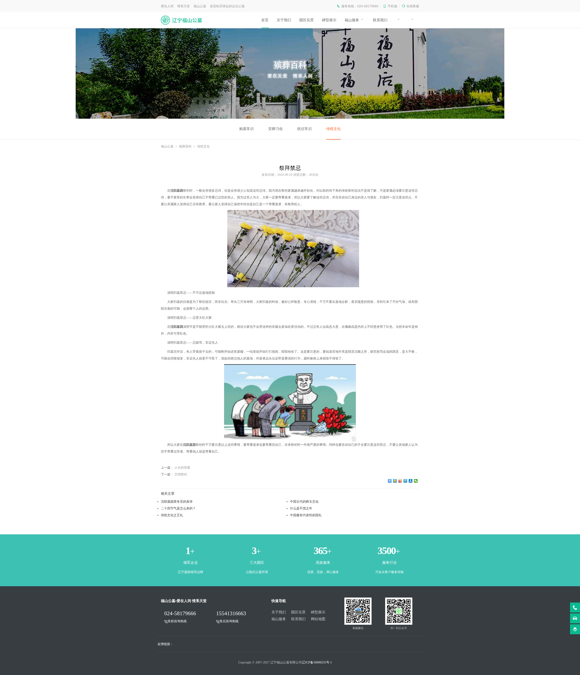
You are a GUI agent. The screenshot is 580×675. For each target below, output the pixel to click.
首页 (264, 20)
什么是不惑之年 (301, 508)
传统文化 (333, 129)
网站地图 (318, 619)
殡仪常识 (304, 129)
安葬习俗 (275, 129)
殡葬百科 (185, 146)
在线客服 (412, 6)
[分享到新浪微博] (400, 481)
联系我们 (380, 20)
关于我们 (284, 20)
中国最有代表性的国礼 (306, 515)
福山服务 (352, 20)
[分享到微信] (416, 481)
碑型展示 (329, 20)
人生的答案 (182, 467)
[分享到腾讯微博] (405, 481)
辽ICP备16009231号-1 (317, 662)
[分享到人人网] (411, 481)
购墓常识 (246, 129)
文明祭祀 (180, 474)
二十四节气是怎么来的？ (178, 508)
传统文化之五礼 (172, 515)
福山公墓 (167, 146)
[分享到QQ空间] (395, 481)
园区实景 (306, 20)
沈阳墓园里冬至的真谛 (177, 501)
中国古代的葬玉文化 (304, 501)
